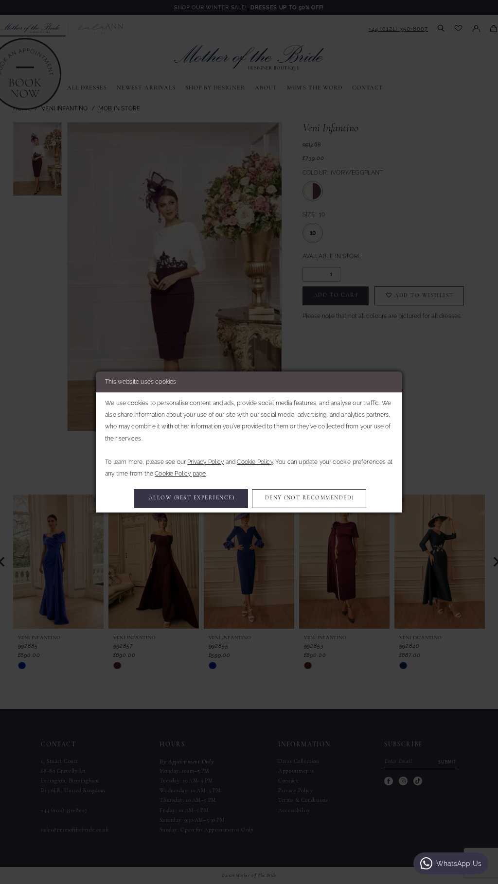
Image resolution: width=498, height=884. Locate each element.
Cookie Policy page (180, 473)
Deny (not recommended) (309, 498)
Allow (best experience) (191, 498)
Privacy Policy (205, 462)
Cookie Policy (254, 462)
